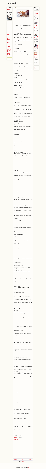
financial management (8, 34)
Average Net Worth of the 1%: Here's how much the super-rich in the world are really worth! (36, 25)
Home (23, 459)
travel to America (9, 49)
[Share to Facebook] (21, 437)
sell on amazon (9, 45)
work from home (9, 55)
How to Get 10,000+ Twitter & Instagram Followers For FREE (36, 14)
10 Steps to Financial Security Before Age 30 (9, 9)
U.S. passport (9, 50)
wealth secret (8, 54)
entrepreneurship (9, 33)
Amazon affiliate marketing (9, 24)
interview (8, 37)
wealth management (8, 53)
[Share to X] (20, 437)
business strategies (8, 29)
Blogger (28, 467)
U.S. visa (8, 51)
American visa (9, 25)
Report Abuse (8, 465)
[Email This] (19, 437)
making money (9, 41)
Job (7, 38)
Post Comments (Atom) (24, 461)
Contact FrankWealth (35, 68)
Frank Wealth (11, 3)
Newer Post (15, 459)
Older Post (30, 459)
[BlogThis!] (19, 437)
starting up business (8, 46)
